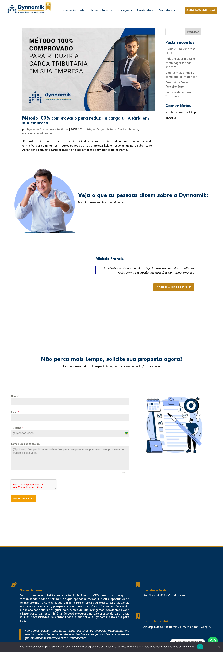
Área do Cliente (169, 10)
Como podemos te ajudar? (25, 443)
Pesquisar (193, 31)
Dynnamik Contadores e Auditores (47, 129)
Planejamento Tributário (37, 133)
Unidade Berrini (155, 621)
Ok (200, 646)
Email (15, 412)
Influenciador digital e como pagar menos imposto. (180, 63)
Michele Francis (109, 259)
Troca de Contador (73, 10)
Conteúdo (144, 10)
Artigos (91, 129)
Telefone (17, 427)
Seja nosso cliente (174, 287)
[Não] (218, 647)
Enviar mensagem (23, 498)
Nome (15, 396)
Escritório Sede (155, 590)
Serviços (123, 10)
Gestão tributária (127, 129)
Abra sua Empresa (200, 10)
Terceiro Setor (100, 10)
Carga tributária (106, 129)
